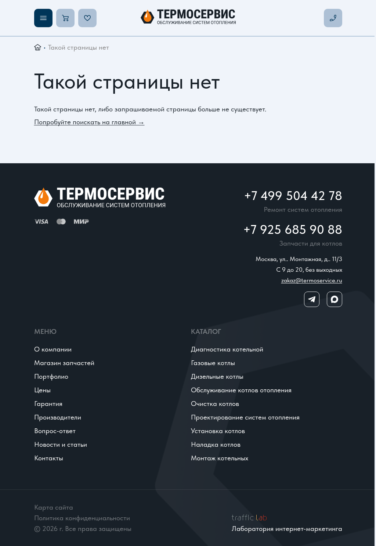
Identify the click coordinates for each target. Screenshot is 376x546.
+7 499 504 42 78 (293, 195)
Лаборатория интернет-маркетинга (287, 528)
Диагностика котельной (227, 349)
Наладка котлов (216, 444)
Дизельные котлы (217, 376)
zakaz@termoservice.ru (311, 280)
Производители (57, 417)
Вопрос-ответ (55, 431)
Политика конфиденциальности (82, 518)
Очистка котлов (215, 403)
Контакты (48, 458)
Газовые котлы (213, 362)
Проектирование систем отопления (245, 417)
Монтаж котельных (219, 458)
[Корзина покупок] (65, 18)
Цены (42, 390)
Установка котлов (218, 431)
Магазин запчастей (64, 362)
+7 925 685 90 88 (292, 229)
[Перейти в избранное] (87, 18)
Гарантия (48, 403)
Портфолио (51, 376)
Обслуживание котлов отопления (241, 390)
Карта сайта (53, 507)
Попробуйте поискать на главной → (89, 122)
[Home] (188, 18)
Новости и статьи (60, 444)
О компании (53, 349)
